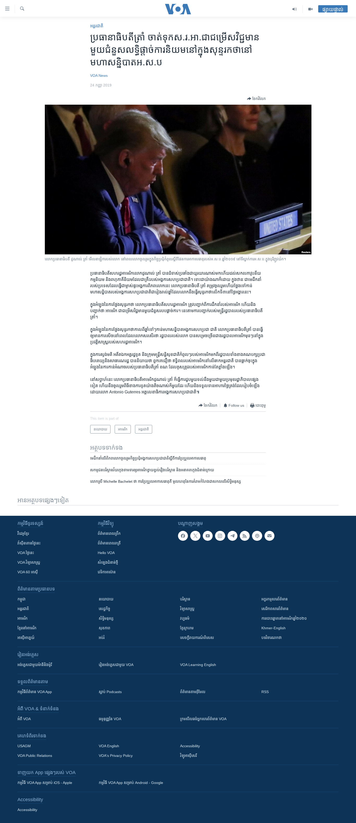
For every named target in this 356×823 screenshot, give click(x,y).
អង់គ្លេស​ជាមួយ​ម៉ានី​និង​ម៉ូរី (34, 665)
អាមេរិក (22, 618)
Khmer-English (273, 628)
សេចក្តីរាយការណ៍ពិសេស (197, 638)
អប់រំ (102, 638)
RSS (265, 692)
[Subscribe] (269, 536)
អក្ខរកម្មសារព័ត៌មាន (274, 599)
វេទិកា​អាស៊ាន (107, 572)
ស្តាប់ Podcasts (110, 692)
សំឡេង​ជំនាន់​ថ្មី (108, 562)
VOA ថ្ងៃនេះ (25, 553)
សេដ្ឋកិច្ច (104, 609)
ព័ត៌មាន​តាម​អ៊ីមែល (192, 692)
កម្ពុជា (21, 599)
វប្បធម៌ (184, 618)
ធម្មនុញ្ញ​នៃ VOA (110, 719)
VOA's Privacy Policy (116, 755)
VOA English (109, 746)
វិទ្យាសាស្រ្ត (187, 609)
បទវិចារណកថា (271, 638)
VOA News (99, 75)
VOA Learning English (198, 665)
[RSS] (245, 536)
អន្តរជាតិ (96, 26)
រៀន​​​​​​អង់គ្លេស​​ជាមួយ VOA (116, 665)
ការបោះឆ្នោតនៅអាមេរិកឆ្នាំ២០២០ (284, 618)
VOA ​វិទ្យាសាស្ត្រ (28, 562)
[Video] (310, 9)
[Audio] (295, 9)
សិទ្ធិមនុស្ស (106, 618)
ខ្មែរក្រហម (187, 628)
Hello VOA (106, 553)
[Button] (256, 99)
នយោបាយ (106, 599)
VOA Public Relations (34, 755)
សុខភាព (104, 628)
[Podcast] (257, 536)
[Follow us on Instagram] (220, 536)
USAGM (24, 746)
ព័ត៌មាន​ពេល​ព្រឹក (109, 533)
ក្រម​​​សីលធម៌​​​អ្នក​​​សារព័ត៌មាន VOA (203, 719)
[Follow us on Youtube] (208, 536)
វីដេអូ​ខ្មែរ (23, 533)
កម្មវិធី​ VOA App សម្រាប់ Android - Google (131, 783)
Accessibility (190, 746)
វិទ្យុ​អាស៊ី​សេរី (188, 755)
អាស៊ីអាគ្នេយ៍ (25, 638)
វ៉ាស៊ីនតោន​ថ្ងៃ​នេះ (28, 543)
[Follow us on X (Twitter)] (195, 536)
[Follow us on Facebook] (183, 536)
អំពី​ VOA (24, 719)
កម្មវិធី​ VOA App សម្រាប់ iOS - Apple (44, 783)
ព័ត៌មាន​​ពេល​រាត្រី (109, 543)
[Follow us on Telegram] (232, 536)
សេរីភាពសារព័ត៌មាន (275, 609)
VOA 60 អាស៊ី (27, 572)
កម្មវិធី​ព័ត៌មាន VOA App (34, 692)
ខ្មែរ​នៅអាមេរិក (26, 628)
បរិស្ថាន (185, 599)
